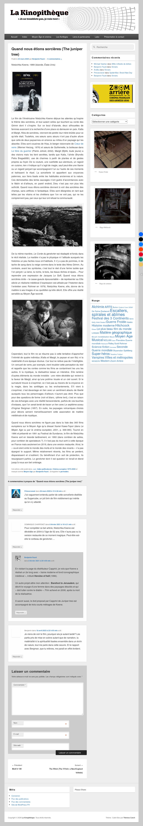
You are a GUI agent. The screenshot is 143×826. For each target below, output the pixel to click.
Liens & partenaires (81, 36)
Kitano (94, 329)
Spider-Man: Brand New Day (120, 72)
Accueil (14, 36)
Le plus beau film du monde (114, 329)
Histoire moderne (103, 325)
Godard (102, 322)
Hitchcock (122, 325)
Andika (96, 69)
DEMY (131, 307)
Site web (17, 745)
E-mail (16, 734)
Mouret (112, 337)
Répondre (17, 510)
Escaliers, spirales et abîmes (110, 312)
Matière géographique (116, 332)
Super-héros (101, 353)
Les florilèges (62, 36)
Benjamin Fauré (38, 59)
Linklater (95, 332)
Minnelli (94, 337)
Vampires (98, 357)
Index (24, 36)
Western (105, 360)
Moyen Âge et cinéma (41, 36)
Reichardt (104, 344)
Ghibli (98, 322)
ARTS (108, 307)
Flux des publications (20, 798)
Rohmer (123, 343)
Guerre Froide (116, 321)
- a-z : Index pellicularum (42, 469)
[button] (141, 234)
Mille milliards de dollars (121, 63)
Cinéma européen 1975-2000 (64, 469)
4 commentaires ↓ (54, 59)
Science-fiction (100, 346)
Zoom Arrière (116, 360)
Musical (97, 339)
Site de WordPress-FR (20, 804)
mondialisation (103, 336)
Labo (97, 36)
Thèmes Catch (129, 817)
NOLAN (107, 340)
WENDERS (96, 361)
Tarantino (113, 354)
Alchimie (98, 306)
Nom (15, 722)
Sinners (115, 66)
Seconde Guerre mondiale (110, 348)
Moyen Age (28, 471)
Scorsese (113, 347)
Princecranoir (29, 491)
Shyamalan (118, 350)
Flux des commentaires (20, 801)
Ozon (113, 340)
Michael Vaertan (100, 63)
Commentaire (20, 684)
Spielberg (128, 350)
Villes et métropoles (119, 357)
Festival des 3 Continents (110, 318)
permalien (64, 471)
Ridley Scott (113, 343)
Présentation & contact (114, 36)
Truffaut (119, 354)
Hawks (130, 322)
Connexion (15, 795)
